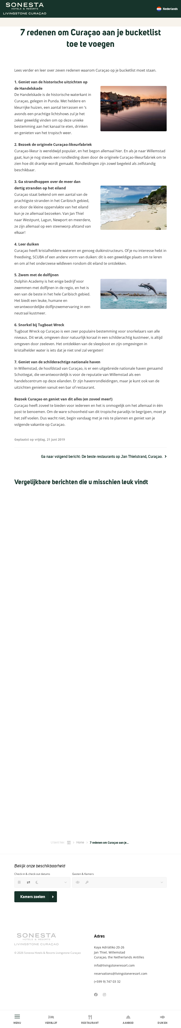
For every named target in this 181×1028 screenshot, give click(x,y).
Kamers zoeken (32, 896)
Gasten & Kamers (83, 874)
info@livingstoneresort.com (114, 965)
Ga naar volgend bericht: (102, 456)
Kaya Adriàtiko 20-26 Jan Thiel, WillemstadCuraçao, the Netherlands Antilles (119, 952)
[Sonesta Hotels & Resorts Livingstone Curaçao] (24, 9)
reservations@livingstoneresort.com (120, 973)
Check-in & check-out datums (32, 874)
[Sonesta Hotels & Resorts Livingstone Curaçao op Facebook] (95, 994)
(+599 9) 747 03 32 (107, 981)
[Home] (69, 842)
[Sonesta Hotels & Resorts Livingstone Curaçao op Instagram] (104, 994)
